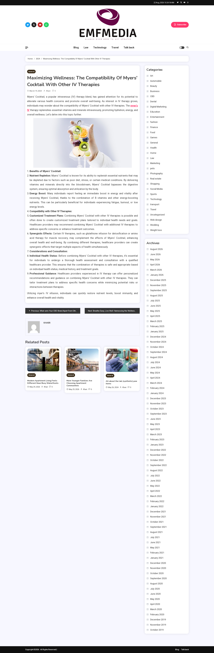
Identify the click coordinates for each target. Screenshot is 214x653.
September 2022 (158, 465)
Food (152, 132)
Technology (100, 47)
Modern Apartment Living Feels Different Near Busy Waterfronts (42, 381)
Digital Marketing (158, 106)
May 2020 (155, 599)
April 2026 (155, 264)
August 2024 (156, 357)
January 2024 (156, 393)
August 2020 (156, 583)
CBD (152, 96)
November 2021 (158, 516)
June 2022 (155, 480)
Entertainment (157, 117)
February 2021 (157, 552)
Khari (48, 91)
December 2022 (158, 450)
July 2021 (155, 537)
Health (153, 147)
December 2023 (158, 398)
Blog (76, 47)
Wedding (154, 225)
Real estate (155, 178)
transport (154, 204)
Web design (156, 220)
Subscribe (181, 24)
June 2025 (155, 305)
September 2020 (158, 578)
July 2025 (155, 300)
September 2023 (158, 413)
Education (155, 111)
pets (152, 168)
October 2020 (157, 573)
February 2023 (157, 439)
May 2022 (155, 486)
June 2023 (155, 419)
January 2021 (156, 558)
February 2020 (157, 614)
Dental (153, 101)
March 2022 (156, 496)
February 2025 (157, 326)
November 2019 (158, 624)
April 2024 (155, 377)
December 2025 (158, 280)
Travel (115, 47)
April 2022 (155, 491)
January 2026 (156, 275)
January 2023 (156, 444)
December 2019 (158, 619)
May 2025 (155, 311)
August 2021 (156, 532)
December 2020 (158, 563)
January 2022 (156, 506)
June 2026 (155, 254)
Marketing (155, 163)
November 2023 (158, 403)
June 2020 (155, 594)
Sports (153, 194)
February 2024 (157, 388)
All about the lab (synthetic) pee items (121, 382)
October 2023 (157, 408)
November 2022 (158, 455)
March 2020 (156, 609)
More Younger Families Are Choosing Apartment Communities (79, 383)
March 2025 (156, 321)
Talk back (129, 47)
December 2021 (158, 511)
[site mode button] (181, 47)
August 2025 (156, 295)
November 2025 (158, 285)
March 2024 (156, 383)
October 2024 (157, 347)
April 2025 (155, 316)
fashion (154, 122)
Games (153, 137)
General (31, 71)
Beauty (153, 86)
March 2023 (156, 434)
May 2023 (155, 424)
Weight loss (156, 230)
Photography (156, 173)
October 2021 (157, 522)
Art (151, 75)
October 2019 (157, 630)
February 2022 (157, 501)
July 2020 (155, 588)
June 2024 (155, 367)
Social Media (156, 189)
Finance (154, 127)
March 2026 (156, 269)
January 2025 (156, 331)
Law (86, 47)
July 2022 (155, 475)
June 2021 (155, 542)
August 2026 (156, 249)
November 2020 (158, 568)
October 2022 (157, 460)
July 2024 (155, 362)
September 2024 (158, 352)
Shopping (155, 183)
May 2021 (155, 547)
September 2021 (158, 527)
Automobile (155, 81)
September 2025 (158, 290)
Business (155, 91)
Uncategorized (157, 214)
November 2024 (158, 341)
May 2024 (155, 372)
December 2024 (158, 336)
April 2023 (155, 429)
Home (153, 153)
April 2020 (155, 604)
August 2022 (156, 470)
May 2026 (155, 259)
